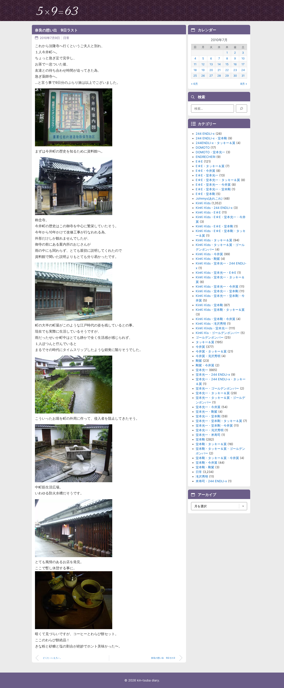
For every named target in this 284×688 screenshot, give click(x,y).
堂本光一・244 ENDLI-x (213, 374)
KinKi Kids (203, 203)
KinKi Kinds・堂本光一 (212, 328)
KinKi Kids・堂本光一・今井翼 (217, 286)
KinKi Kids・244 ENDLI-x (214, 208)
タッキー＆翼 (205, 342)
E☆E (199, 161)
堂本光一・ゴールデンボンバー (217, 388)
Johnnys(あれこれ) (209, 198)
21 (219, 70)
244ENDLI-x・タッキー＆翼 (215, 143)
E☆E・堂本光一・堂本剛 (213, 189)
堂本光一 (202, 370)
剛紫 (199, 361)
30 (235, 75)
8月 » (243, 83)
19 (203, 70)
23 (235, 70)
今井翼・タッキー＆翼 (211, 351)
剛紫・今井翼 (205, 365)
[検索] (241, 108)
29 (227, 75)
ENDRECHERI (205, 157)
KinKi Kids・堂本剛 (209, 305)
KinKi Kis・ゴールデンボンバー (218, 333)
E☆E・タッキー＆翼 (210, 166)
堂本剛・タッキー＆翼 (211, 444)
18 (195, 70)
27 (211, 75)
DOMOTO (203, 147)
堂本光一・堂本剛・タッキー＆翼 (219, 421)
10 (243, 58)
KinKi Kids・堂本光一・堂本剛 (217, 291)
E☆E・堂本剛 (205, 194)
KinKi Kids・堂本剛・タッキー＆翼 (220, 310)
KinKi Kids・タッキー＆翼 (214, 240)
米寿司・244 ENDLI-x (211, 481)
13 (211, 64)
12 (203, 64)
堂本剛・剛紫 (205, 467)
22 (227, 70)
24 (243, 70)
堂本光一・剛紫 (206, 411)
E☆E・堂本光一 (207, 175)
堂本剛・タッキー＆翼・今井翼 (217, 458)
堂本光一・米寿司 (208, 435)
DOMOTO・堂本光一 (210, 152)
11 (195, 64)
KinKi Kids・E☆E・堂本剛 (214, 226)
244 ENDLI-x (205, 134)
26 (203, 75)
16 (235, 64)
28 (219, 75)
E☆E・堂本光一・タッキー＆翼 (218, 180)
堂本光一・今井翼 (208, 407)
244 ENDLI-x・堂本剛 (211, 138)
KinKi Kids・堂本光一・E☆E (216, 273)
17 (242, 64)
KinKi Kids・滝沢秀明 (211, 323)
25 (195, 75)
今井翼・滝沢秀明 (208, 356)
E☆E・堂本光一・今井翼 (213, 184)
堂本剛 (200, 439)
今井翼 (200, 347)
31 (243, 75)
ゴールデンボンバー (210, 337)
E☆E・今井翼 (205, 171)
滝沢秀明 (202, 476)
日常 (66, 38)
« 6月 (194, 83)
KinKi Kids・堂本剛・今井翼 (215, 319)
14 (219, 64)
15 (227, 64)
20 (211, 70)
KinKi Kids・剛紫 (208, 259)
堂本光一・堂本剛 (208, 416)
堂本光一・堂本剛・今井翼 (214, 425)
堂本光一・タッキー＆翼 (213, 393)
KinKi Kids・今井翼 (209, 254)
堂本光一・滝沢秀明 (210, 430)
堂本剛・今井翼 (206, 462)
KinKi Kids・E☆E (208, 212)
